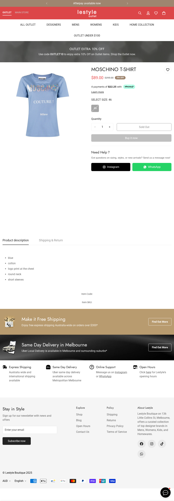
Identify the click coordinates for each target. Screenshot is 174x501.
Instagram (113, 166)
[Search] (139, 13)
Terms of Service (117, 431)
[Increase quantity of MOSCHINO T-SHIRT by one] (109, 127)
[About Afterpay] (129, 87)
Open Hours (83, 426)
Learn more (97, 91)
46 (96, 109)
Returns (111, 420)
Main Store (22, 12)
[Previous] (46, 3)
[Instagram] (152, 444)
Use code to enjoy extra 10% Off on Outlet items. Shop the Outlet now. (87, 54)
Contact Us (82, 431)
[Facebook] (141, 444)
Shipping (112, 414)
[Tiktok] (162, 444)
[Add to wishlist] (167, 69)
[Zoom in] (80, 72)
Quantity (96, 118)
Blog (79, 420)
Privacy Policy (115, 426)
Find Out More (160, 321)
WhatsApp (154, 166)
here (148, 372)
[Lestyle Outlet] (87, 13)
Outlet (7, 12)
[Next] (127, 3)
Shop (79, 414)
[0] (164, 13)
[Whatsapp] (141, 454)
